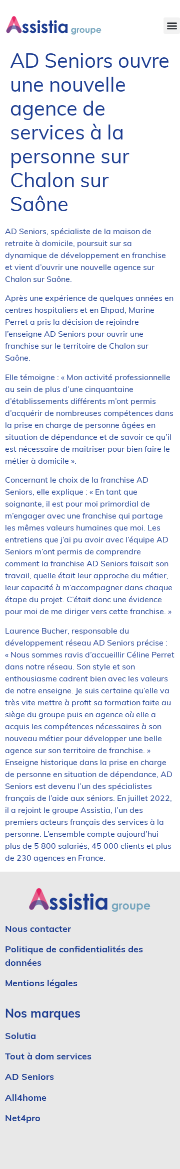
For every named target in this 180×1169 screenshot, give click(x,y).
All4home (25, 1098)
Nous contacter (38, 929)
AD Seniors (30, 1077)
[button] (172, 25)
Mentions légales (41, 984)
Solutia (20, 1037)
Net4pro (22, 1119)
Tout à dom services (48, 1057)
